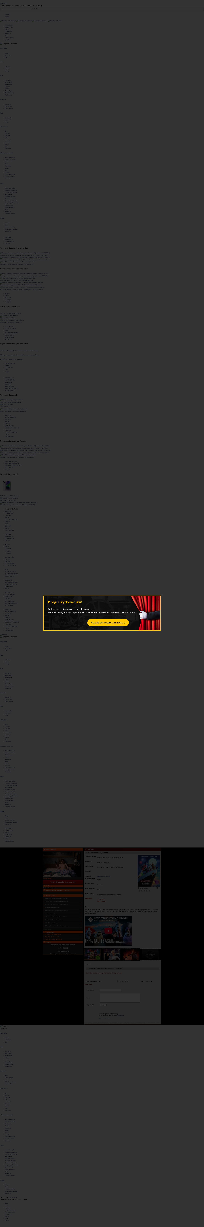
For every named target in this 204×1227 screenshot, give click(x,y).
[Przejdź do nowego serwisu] (102, 630)
